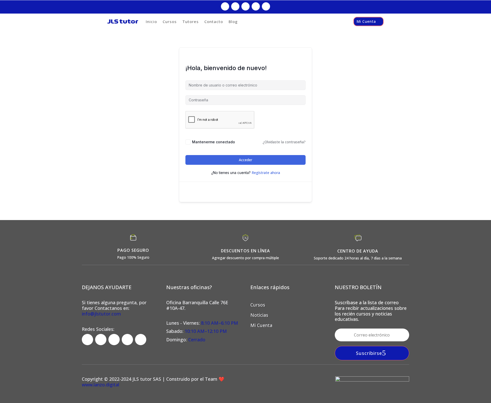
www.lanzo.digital (100, 385)
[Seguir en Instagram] (235, 6)
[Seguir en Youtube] (266, 6)
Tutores (190, 21)
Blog (233, 21)
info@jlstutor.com (101, 314)
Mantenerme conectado (213, 142)
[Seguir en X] (256, 6)
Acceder (245, 159)
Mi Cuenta (366, 21)
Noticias (259, 315)
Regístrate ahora (266, 172)
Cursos (170, 21)
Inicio (151, 21)
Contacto (213, 21)
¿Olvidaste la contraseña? (284, 141)
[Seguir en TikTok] (245, 6)
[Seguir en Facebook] (225, 6)
